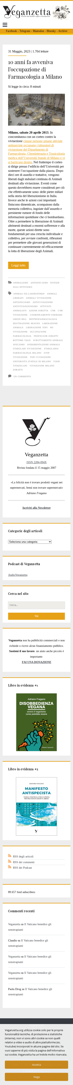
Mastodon (38, 31)
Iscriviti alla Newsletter (37, 507)
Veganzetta (14, 924)
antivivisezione (43, 302)
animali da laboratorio (29, 294)
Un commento (22, 376)
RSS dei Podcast (22, 867)
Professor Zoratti (46, 336)
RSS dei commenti (23, 862)
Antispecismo (39, 283)
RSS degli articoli (23, 856)
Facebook (11, 31)
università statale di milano (32, 361)
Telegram (24, 31)
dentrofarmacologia (43, 319)
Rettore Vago (22, 340)
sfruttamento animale (48, 340)
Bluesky (51, 31)
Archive (62, 31)
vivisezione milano (42, 366)
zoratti (18, 370)
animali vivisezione (39, 298)
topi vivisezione (40, 357)
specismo (19, 344)
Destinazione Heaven (26, 323)
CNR (53, 310)
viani (56, 361)
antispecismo (21, 302)
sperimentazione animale (43, 344)
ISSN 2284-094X (37, 462)
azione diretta (38, 310)
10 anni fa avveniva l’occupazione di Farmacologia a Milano (35, 69)
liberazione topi (37, 327)
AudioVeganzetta (17, 574)
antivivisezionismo (25, 306)
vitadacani (20, 366)
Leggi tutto (20, 266)
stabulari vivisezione (27, 349)
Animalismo (20, 283)
